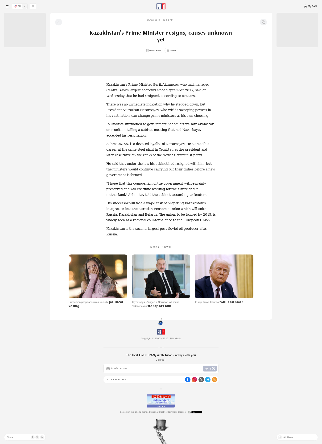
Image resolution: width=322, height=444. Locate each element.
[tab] (202, 109)
